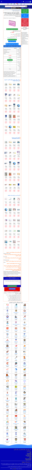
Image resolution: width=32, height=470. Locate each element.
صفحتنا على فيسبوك (28, 459)
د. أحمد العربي (8, 37)
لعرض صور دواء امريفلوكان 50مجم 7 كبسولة (25, 16)
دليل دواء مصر (14, 468)
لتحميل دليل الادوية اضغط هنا (12, 39)
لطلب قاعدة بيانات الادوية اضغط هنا (25, 11)
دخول (30, 452)
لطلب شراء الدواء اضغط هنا (13, 44)
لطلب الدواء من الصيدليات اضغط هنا (12, 29)
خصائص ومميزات (29, 453)
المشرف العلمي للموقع (28, 458)
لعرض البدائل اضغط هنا (12, 41)
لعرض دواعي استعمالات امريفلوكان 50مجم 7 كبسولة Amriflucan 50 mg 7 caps (25, 22)
